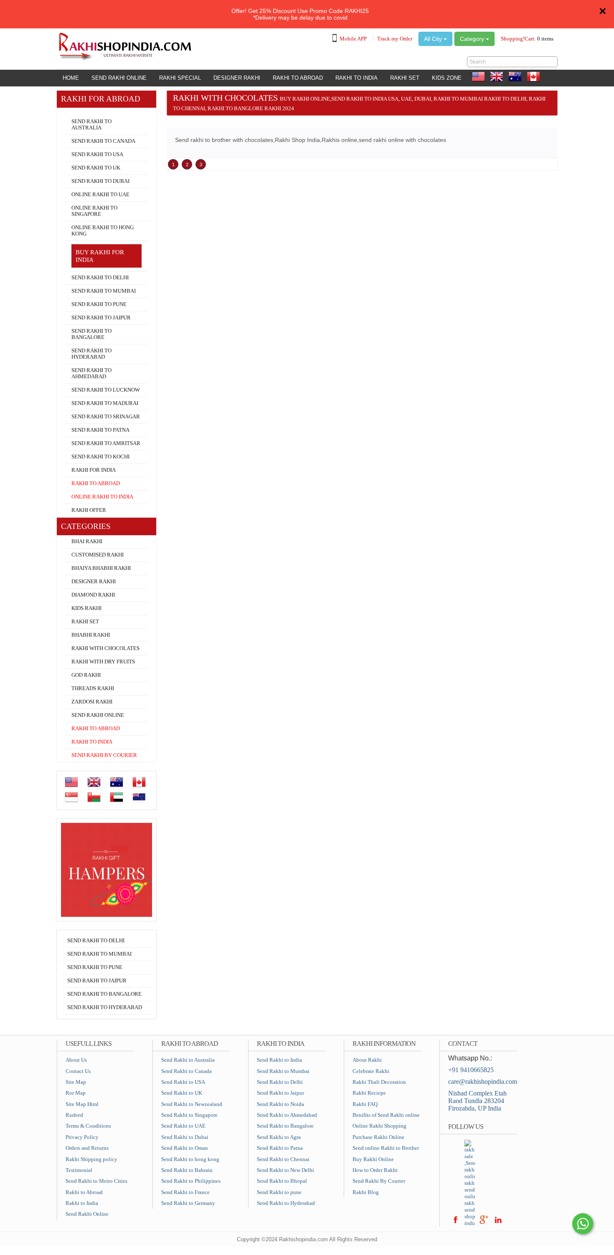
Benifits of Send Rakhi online (386, 1115)
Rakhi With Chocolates (105, 648)
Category (473, 38)
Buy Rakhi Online (373, 1159)
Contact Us (78, 1071)
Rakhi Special (180, 78)
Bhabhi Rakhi (90, 635)
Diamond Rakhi (93, 595)
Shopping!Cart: (527, 38)
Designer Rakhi (236, 78)
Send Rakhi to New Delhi (285, 1170)
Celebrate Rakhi (371, 1071)
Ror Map (76, 1093)
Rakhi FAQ (365, 1104)
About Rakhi (367, 1060)
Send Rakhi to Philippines (191, 1181)
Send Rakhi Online (119, 78)
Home (71, 78)
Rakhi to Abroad (298, 78)
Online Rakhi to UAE (100, 194)
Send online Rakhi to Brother (386, 1148)
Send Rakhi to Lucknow (105, 390)
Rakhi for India (93, 470)
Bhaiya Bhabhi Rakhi (101, 568)
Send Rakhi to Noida (280, 1104)
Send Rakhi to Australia (91, 125)
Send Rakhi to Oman (184, 1148)
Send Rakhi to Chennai (283, 1159)
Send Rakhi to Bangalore (91, 334)
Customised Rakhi (97, 555)
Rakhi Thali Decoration (379, 1082)
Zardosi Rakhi (91, 702)
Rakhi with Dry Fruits (103, 662)
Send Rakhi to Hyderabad (91, 354)
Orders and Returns (87, 1148)
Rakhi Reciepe (369, 1093)
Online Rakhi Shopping (379, 1126)
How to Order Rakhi (375, 1170)
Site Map (76, 1082)
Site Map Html (82, 1104)
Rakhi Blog (366, 1192)
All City (434, 38)
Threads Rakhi (92, 688)
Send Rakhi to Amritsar (105, 443)
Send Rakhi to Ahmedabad (91, 373)
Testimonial (79, 1170)
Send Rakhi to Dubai (100, 181)
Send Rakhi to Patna (100, 430)
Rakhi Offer (88, 510)
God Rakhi (86, 675)
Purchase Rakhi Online (378, 1137)
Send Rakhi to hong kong (190, 1159)
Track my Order (394, 38)
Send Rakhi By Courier (379, 1181)
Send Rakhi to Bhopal (282, 1181)
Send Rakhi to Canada (103, 141)
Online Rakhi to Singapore (94, 211)
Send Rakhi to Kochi (100, 457)
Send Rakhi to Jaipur (101, 318)
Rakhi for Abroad (82, 111)
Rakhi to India (356, 78)
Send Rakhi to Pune (99, 304)
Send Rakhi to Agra (279, 1137)
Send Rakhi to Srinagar (105, 417)
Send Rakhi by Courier (104, 755)
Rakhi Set (404, 78)
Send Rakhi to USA (97, 154)
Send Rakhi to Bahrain (187, 1170)
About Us (76, 1060)
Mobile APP (353, 38)
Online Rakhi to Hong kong (102, 231)
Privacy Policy (82, 1137)
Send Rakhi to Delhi (100, 278)
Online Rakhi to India (102, 497)
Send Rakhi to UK (95, 168)
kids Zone (447, 78)
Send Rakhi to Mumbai (103, 291)
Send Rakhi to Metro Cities (96, 1181)
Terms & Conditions (88, 1126)
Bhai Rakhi (86, 541)
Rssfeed (74, 1115)
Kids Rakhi (86, 608)
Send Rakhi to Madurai (104, 403)
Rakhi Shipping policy (91, 1159)
